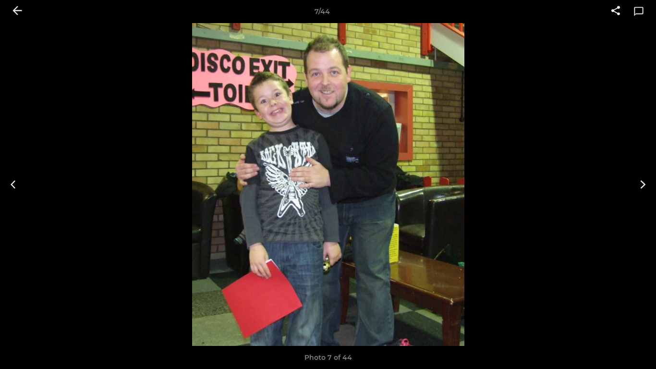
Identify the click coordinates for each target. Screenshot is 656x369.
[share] (615, 11)
